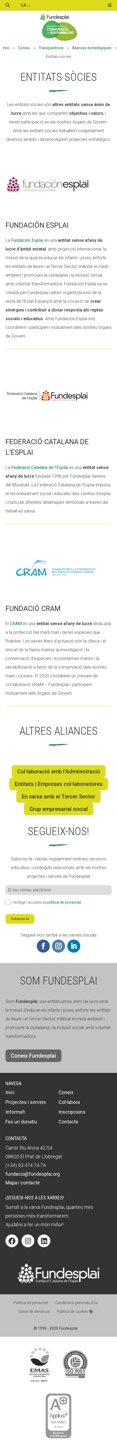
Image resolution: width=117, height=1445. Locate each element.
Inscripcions (72, 1112)
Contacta (68, 1122)
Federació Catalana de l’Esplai (39, 467)
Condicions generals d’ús (76, 1303)
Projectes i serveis (25, 1102)
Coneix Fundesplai (33, 1055)
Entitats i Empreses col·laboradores (59, 784)
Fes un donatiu (21, 1122)
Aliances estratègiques (92, 48)
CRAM (16, 623)
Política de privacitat (31, 1303)
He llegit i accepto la (47, 902)
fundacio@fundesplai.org (32, 1174)
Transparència (51, 48)
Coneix (24, 48)
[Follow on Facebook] (43, 946)
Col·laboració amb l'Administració (58, 771)
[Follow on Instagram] (58, 946)
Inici (6, 48)
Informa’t (15, 1112)
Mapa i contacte (22, 1182)
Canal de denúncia (34, 1311)
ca (24, 5)
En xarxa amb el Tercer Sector (58, 796)
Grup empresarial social (58, 809)
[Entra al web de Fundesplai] (58, 1281)
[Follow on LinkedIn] (73, 946)
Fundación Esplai (26, 240)
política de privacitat (64, 902)
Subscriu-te (20, 919)
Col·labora (69, 1102)
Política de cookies (73, 1311)
